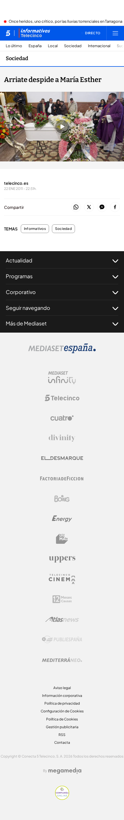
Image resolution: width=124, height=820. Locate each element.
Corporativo (21, 292)
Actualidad (19, 260)
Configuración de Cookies (62, 711)
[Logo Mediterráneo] (62, 659)
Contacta (62, 742)
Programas (19, 276)
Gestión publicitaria (62, 727)
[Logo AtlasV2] (62, 619)
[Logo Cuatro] (62, 418)
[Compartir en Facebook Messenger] (102, 207)
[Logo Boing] (62, 498)
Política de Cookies (62, 719)
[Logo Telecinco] (62, 398)
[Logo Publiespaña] (62, 639)
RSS (62, 735)
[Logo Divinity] (62, 438)
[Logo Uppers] (62, 559)
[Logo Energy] (62, 519)
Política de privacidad (62, 703)
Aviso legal (62, 688)
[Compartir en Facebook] (115, 207)
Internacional (99, 46)
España (35, 46)
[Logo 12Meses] (62, 599)
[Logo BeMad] (62, 539)
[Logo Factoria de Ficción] (62, 478)
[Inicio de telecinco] (8, 33)
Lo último (14, 46)
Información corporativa (62, 695)
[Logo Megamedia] (64, 770)
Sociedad (73, 46)
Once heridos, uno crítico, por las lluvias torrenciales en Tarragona (65, 21)
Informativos (35, 228)
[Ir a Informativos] (34, 33)
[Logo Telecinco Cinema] (62, 579)
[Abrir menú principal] (115, 33)
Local (53, 46)
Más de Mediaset (26, 323)
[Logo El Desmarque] (62, 458)
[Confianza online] (62, 798)
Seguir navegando (28, 307)
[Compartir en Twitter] (89, 207)
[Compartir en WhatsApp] (76, 207)
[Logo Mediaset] (62, 351)
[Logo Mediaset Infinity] (62, 378)
